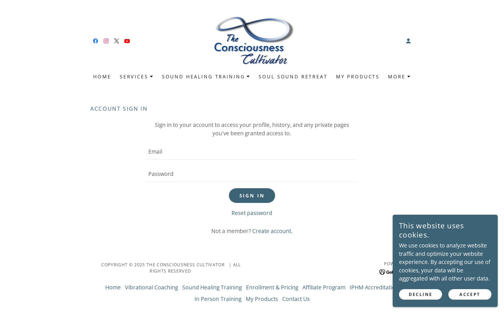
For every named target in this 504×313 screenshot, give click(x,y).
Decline (421, 294)
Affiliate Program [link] (323, 287)
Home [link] (102, 76)
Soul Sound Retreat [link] (293, 76)
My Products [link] (358, 76)
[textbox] (252, 152)
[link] (95, 41)
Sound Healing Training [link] (212, 287)
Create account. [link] (272, 231)
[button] (408, 41)
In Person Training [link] (218, 299)
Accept (469, 294)
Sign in (252, 195)
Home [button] (113, 287)
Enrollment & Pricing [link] (272, 287)
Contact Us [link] (296, 299)
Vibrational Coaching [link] (151, 287)
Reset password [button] (252, 213)
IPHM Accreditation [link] (374, 287)
